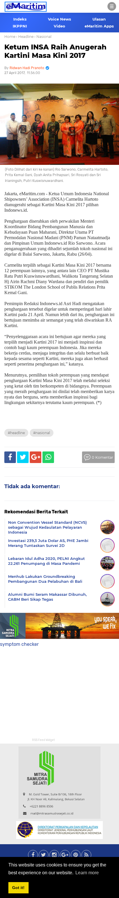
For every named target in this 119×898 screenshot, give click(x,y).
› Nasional (42, 36)
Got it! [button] (18, 887)
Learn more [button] (87, 872)
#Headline (16, 433)
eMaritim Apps (99, 26)
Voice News (59, 19)
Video (59, 26)
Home (9, 36)
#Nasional (41, 433)
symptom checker (19, 644)
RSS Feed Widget (43, 740)
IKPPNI (20, 26)
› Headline (25, 36)
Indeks (20, 19)
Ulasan (99, 19)
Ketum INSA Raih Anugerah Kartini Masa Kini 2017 (55, 51)
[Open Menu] (111, 6)
